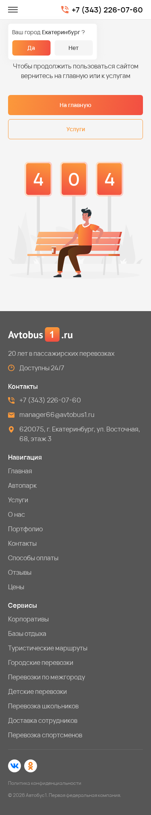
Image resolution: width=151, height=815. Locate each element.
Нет (73, 48)
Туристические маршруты (47, 648)
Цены (16, 586)
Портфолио (25, 528)
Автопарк (22, 485)
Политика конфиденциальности (44, 783)
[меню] (13, 9)
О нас (16, 514)
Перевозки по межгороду (46, 677)
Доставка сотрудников (42, 720)
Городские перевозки (40, 662)
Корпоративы (28, 619)
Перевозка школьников (43, 706)
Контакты (22, 543)
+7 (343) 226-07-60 (107, 9)
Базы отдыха (27, 633)
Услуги (75, 129)
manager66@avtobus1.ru (57, 414)
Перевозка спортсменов (45, 734)
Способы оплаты (33, 557)
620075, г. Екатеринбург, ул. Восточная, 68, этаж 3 (79, 434)
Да (31, 48)
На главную (75, 105)
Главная (20, 470)
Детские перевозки (37, 691)
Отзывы (19, 572)
